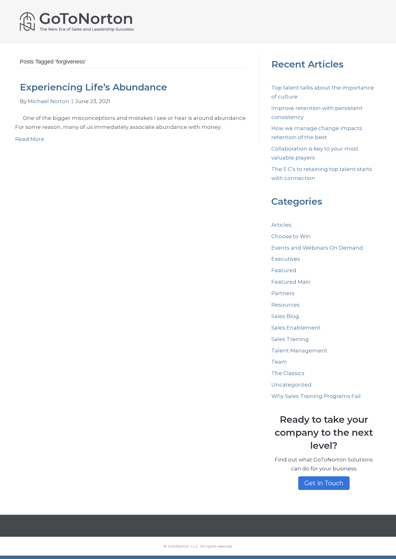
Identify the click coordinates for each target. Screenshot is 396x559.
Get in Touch (323, 483)
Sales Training (290, 339)
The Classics (287, 373)
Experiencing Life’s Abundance (93, 87)
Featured (283, 270)
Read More (29, 139)
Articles (281, 225)
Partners (283, 293)
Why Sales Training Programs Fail (316, 396)
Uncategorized (291, 385)
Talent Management (299, 350)
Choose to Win (291, 236)
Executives (285, 259)
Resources (285, 305)
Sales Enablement (296, 328)
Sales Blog (285, 316)
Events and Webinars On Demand (317, 248)
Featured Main (291, 282)
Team (279, 362)
